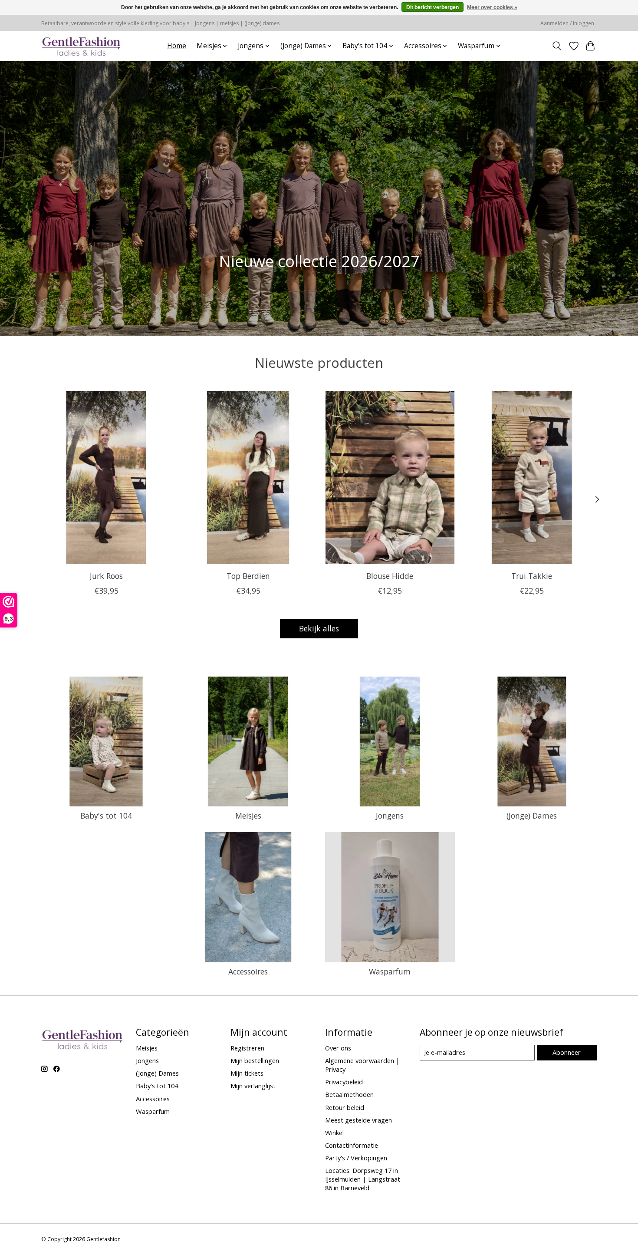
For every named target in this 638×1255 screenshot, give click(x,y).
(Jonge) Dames (531, 815)
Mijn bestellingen (254, 1060)
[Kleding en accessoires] (81, 46)
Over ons (338, 1048)
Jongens (390, 815)
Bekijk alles (319, 628)
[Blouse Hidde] (390, 477)
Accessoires (248, 971)
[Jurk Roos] (106, 477)
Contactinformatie (351, 1145)
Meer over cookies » (492, 7)
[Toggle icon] (557, 46)
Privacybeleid (344, 1081)
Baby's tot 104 (106, 815)
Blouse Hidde (389, 575)
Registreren (247, 1048)
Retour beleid (344, 1107)
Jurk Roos (106, 575)
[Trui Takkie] (532, 477)
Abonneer (566, 1052)
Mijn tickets (246, 1073)
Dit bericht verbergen (432, 7)
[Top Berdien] (248, 477)
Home (176, 45)
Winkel (334, 1132)
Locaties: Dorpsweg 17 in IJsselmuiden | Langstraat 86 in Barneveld (362, 1179)
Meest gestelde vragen (358, 1120)
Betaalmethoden (349, 1094)
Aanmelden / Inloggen (567, 23)
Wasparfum (390, 971)
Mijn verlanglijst (253, 1085)
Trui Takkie (531, 575)
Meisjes (248, 815)
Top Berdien (248, 575)
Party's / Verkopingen (356, 1157)
